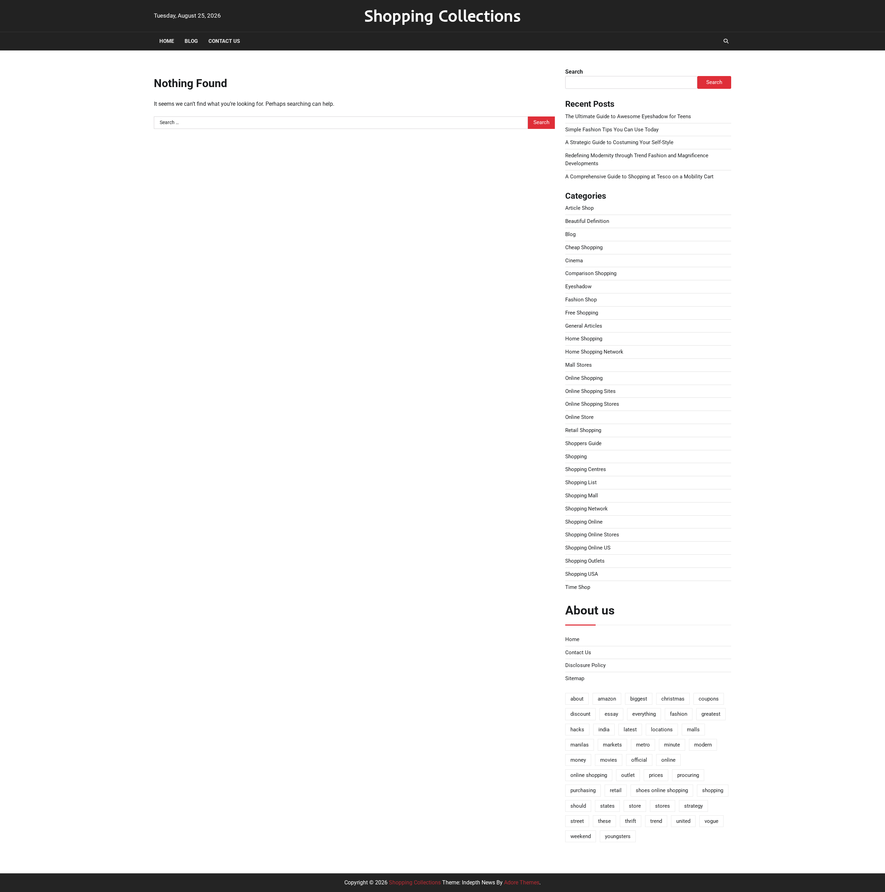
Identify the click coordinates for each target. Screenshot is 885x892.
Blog (191, 41)
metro (643, 745)
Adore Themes (521, 882)
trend (656, 821)
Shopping (576, 456)
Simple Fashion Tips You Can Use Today (612, 129)
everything (644, 714)
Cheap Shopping (584, 247)
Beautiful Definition (587, 221)
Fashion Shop (581, 300)
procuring (688, 775)
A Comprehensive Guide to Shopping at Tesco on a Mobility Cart (639, 176)
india (603, 729)
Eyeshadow (578, 286)
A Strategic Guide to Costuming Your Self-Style (619, 142)
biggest (638, 699)
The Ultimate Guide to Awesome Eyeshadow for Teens (628, 116)
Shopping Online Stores (592, 535)
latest (630, 729)
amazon (607, 699)
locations (662, 729)
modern (703, 745)
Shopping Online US (588, 548)
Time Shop (577, 587)
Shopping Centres (585, 469)
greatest (710, 714)
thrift (630, 821)
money (578, 760)
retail (616, 790)
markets (612, 745)
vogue (711, 821)
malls (693, 729)
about (577, 699)
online (668, 760)
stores (662, 806)
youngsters (618, 836)
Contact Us (224, 41)
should (578, 806)
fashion (678, 714)
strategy (693, 806)
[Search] (726, 41)
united (683, 821)
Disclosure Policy (585, 665)
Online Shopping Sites (590, 391)
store (635, 806)
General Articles (583, 326)
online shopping (588, 775)
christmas (672, 699)
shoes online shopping (662, 790)
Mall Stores (578, 365)
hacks (577, 729)
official (639, 760)
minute (672, 745)
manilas (579, 745)
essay (611, 714)
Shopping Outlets (585, 561)
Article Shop (579, 208)
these (604, 821)
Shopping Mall (581, 495)
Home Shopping (583, 339)
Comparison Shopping (590, 273)
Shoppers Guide (583, 443)
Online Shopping (584, 378)
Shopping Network (586, 509)
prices (656, 775)
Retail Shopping (583, 430)
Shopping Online (584, 522)
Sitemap (574, 678)
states (607, 806)
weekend (580, 836)
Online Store (579, 417)
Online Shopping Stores (592, 404)
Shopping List (581, 482)
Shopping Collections (442, 16)
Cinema (574, 260)
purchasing (583, 790)
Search (574, 71)
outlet (628, 775)
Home (166, 41)
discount (580, 714)
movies (608, 760)
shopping (712, 790)
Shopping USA (581, 574)
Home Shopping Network (594, 352)
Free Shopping (581, 313)
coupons (709, 699)
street (577, 821)
